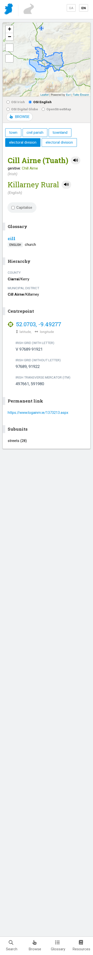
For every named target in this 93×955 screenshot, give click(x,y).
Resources (81, 949)
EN (83, 8)
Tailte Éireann (81, 94)
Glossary (58, 949)
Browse (35, 949)
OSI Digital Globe (24, 109)
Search (11, 949)
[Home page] (9, 9)
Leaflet (44, 94)
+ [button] (9, 29)
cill (11, 238)
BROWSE (22, 117)
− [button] (9, 37)
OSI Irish (18, 102)
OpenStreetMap (58, 109)
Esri (68, 94)
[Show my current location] (9, 58)
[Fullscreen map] (9, 47)
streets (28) (17, 441)
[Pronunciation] (75, 160)
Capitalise (24, 207)
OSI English (42, 102)
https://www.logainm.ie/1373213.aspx (38, 412)
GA (71, 8)
